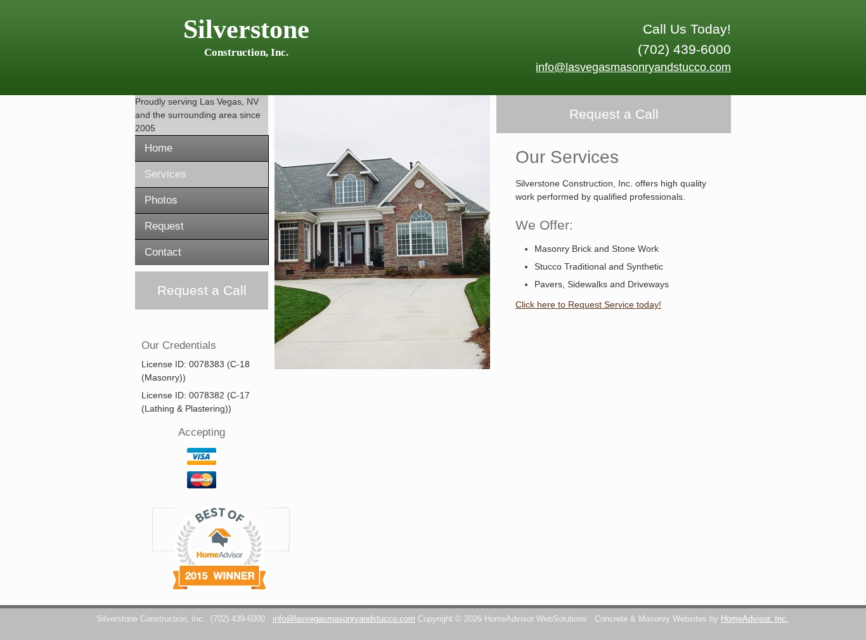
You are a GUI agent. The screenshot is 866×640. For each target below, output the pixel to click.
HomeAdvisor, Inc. (755, 619)
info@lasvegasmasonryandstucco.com (633, 67)
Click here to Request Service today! (588, 304)
